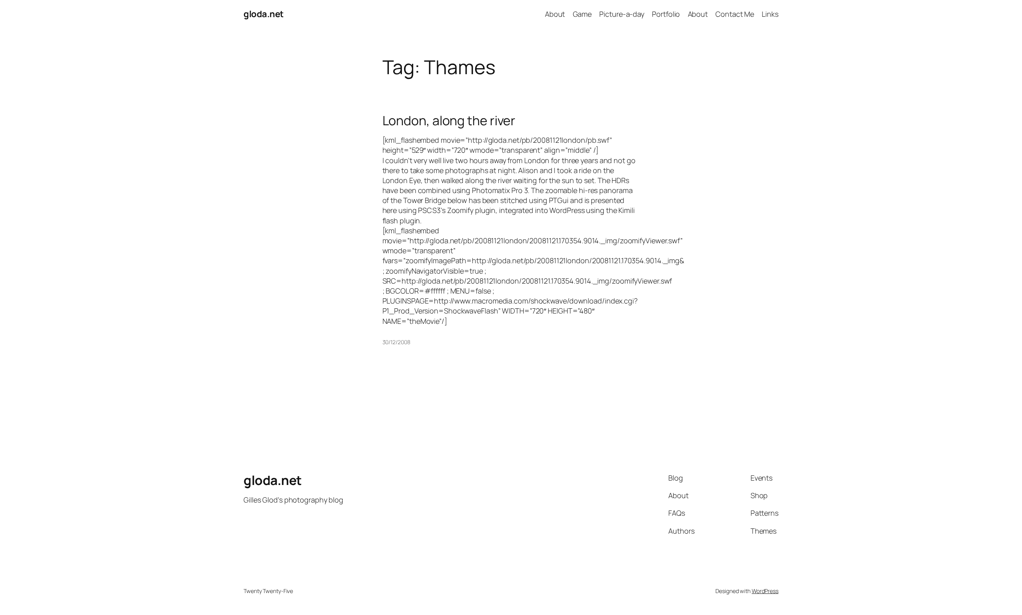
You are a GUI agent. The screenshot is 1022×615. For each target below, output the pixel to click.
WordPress (765, 591)
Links (770, 14)
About (555, 14)
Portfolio (666, 14)
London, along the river (449, 120)
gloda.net (264, 14)
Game (582, 14)
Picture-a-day (621, 14)
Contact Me (734, 14)
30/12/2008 (396, 342)
